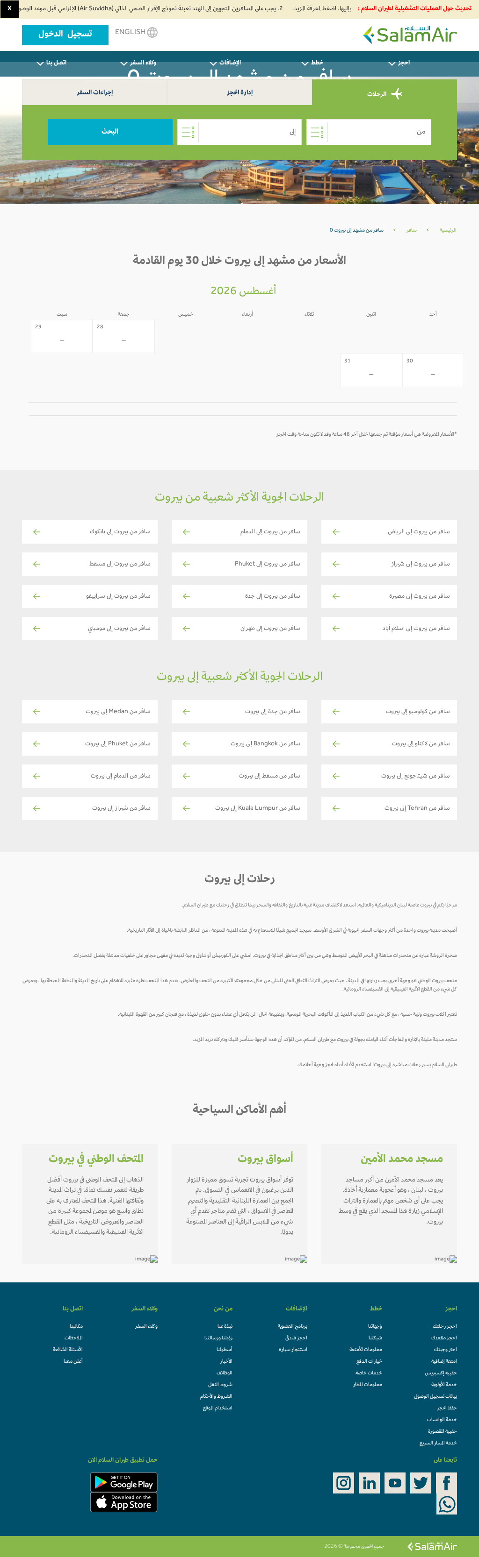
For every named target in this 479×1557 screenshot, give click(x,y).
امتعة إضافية (444, 1362)
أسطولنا (224, 1350)
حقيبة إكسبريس (441, 1373)
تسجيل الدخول (65, 35)
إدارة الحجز (240, 93)
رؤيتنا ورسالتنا (218, 1338)
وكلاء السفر (146, 1327)
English (131, 32)
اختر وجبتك (445, 1350)
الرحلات (377, 95)
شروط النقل (220, 1385)
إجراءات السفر (95, 93)
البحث (110, 132)
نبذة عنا (225, 1327)
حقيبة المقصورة (442, 1432)
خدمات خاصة (369, 1373)
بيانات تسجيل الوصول (435, 1397)
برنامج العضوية (292, 1327)
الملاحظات (74, 1338)
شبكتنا (375, 1338)
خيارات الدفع (369, 1362)
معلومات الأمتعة (365, 1350)
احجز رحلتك (445, 1327)
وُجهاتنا (375, 1327)
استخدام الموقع (217, 1408)
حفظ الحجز (447, 1408)
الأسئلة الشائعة (68, 1350)
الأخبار (226, 1362)
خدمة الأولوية (444, 1385)
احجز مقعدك (444, 1338)
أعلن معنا (73, 1362)
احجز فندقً (296, 1338)
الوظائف (224, 1373)
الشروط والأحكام (216, 1397)
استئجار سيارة (293, 1350)
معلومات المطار (367, 1385)
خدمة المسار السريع (438, 1443)
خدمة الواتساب (442, 1420)
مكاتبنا (76, 1327)
